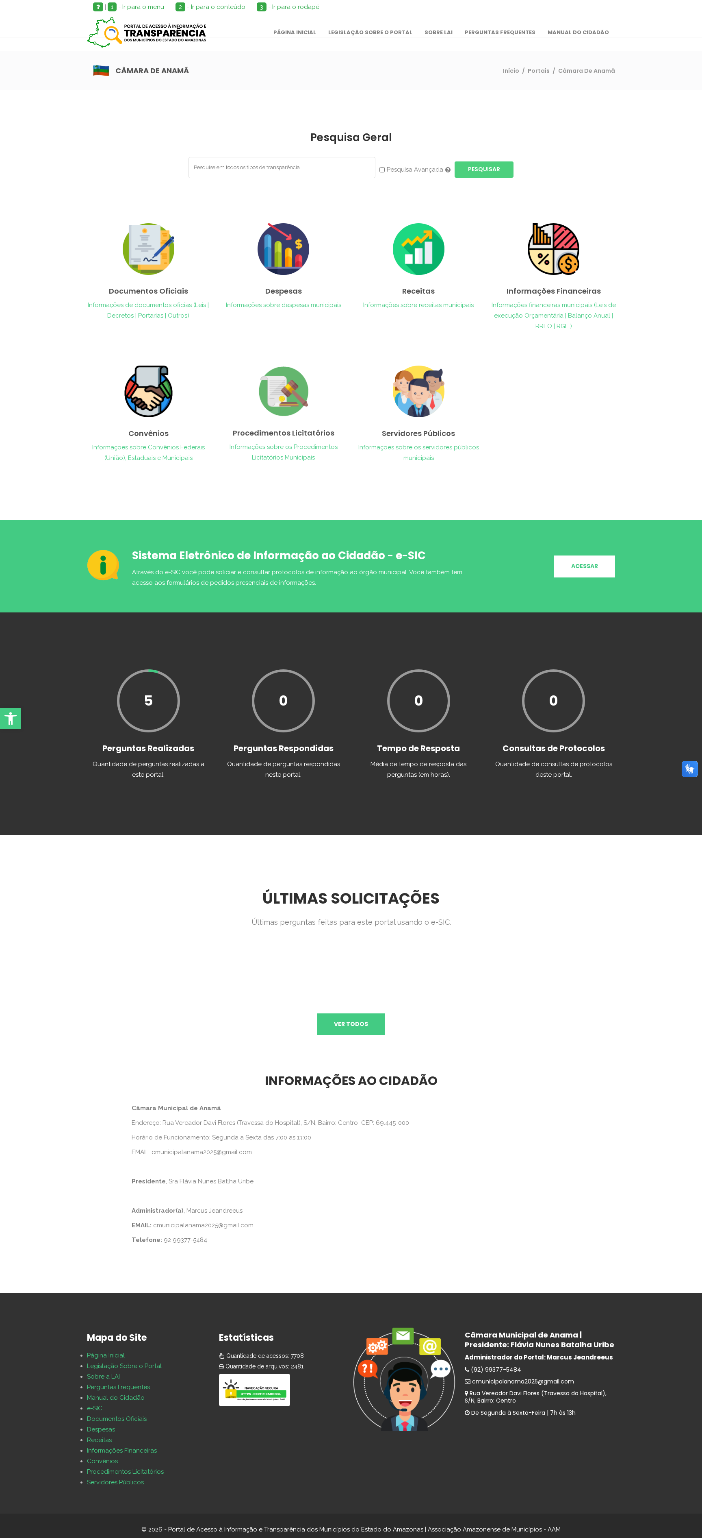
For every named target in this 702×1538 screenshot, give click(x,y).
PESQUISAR (484, 169)
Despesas (101, 1429)
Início (511, 71)
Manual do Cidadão (116, 1397)
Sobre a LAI (103, 1376)
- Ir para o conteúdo (212, 7)
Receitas (99, 1440)
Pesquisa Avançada (415, 169)
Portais (539, 71)
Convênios (102, 1461)
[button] (10, 718)
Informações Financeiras (122, 1450)
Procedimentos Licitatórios (125, 1471)
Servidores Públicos (115, 1482)
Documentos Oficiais (117, 1419)
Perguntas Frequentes (118, 1387)
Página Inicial (106, 1355)
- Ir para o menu (137, 7)
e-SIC (94, 1408)
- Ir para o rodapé (289, 7)
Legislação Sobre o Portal (124, 1366)
